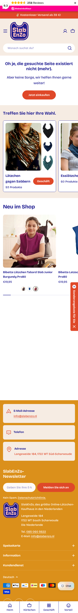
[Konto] (65, 31)
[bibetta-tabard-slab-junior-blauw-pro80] (29, 289)
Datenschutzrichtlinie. (32, 497)
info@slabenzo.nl (25, 416)
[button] (74, 306)
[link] (48, 130)
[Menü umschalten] (5, 31)
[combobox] (39, 48)
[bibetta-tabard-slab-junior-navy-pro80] (23, 289)
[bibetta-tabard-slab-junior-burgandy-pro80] (35, 289)
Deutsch (8, 577)
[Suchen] (69, 48)
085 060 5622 (36, 531)
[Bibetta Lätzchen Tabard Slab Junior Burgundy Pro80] (29, 241)
